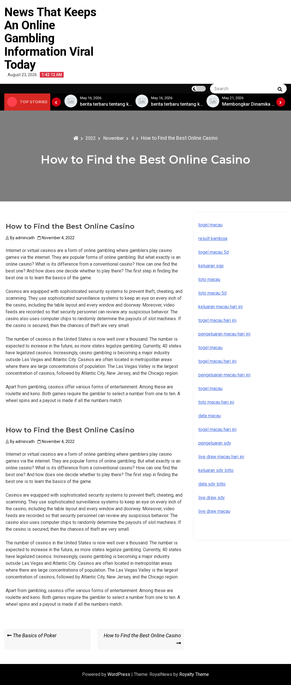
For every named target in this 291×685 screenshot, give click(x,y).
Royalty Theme (194, 674)
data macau (209, 416)
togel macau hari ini (217, 361)
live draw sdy (211, 497)
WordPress (119, 674)
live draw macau (214, 511)
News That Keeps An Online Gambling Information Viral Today (50, 38)
